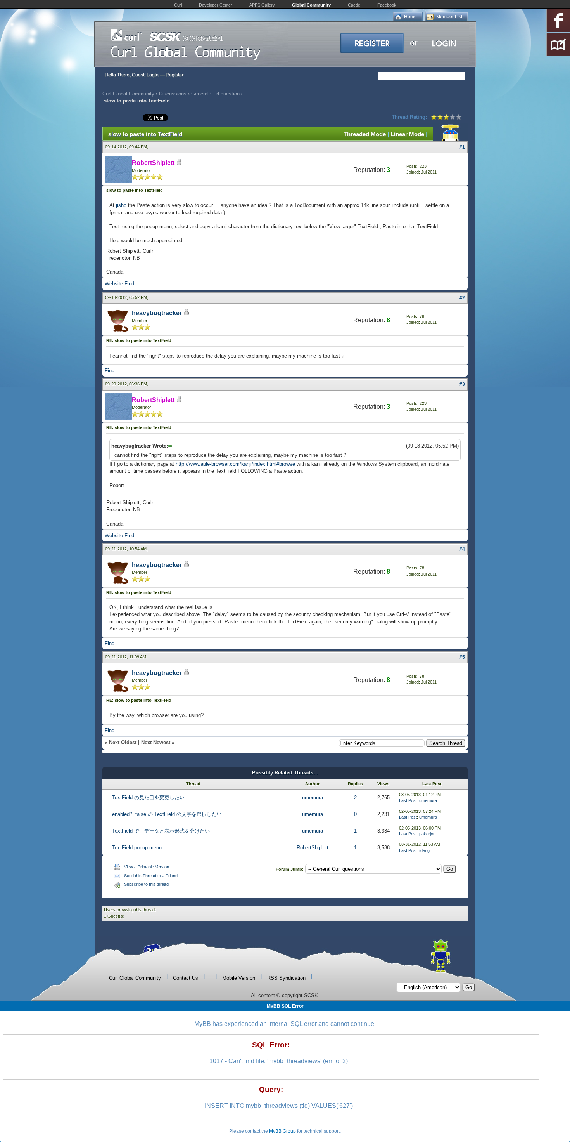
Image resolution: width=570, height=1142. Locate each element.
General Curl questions (216, 94)
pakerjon (427, 833)
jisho (121, 205)
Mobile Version (238, 978)
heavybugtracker (157, 313)
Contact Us (185, 978)
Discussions (173, 94)
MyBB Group (282, 1131)
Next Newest (155, 742)
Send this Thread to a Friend (151, 875)
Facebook (386, 5)
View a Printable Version (146, 866)
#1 (462, 147)
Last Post (408, 800)
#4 (462, 549)
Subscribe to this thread (146, 884)
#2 (462, 297)
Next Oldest (122, 742)
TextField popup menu (137, 847)
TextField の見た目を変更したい (148, 797)
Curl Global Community (128, 94)
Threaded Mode (365, 134)
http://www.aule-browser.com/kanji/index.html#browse (235, 464)
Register (174, 75)
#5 (462, 657)
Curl (178, 5)
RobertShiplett (312, 847)
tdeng (424, 850)
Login (153, 75)
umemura (312, 797)
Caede (354, 5)
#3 (462, 384)
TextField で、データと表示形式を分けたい (161, 831)
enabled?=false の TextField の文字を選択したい (167, 814)
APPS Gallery (262, 5)
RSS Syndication (286, 978)
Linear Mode (407, 134)
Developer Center (215, 5)
